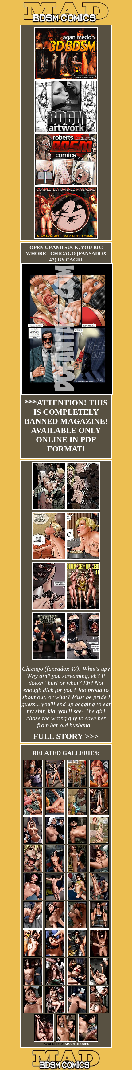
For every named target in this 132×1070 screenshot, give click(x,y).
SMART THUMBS (77, 1043)
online (51, 439)
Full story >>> (66, 736)
